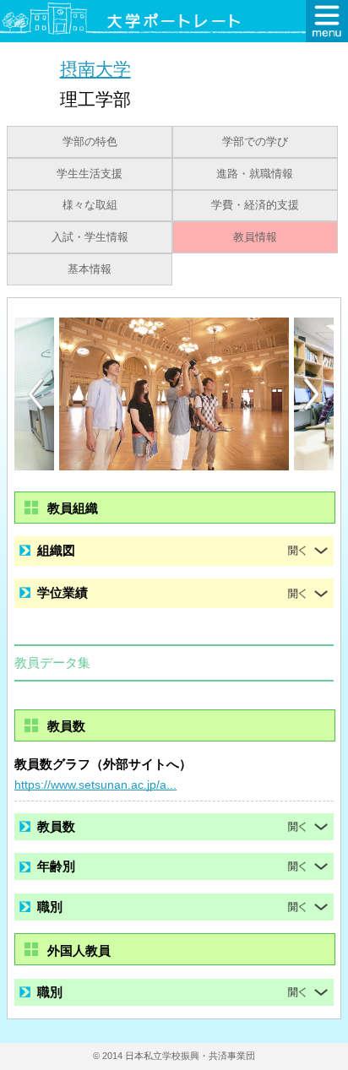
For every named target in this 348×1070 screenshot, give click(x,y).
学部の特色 (90, 142)
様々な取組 (90, 205)
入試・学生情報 (90, 237)
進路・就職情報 (254, 174)
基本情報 (89, 269)
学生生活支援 (89, 174)
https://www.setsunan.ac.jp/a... (95, 784)
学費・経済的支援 (255, 205)
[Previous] (35, 394)
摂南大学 (95, 69)
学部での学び (255, 142)
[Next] (312, 394)
